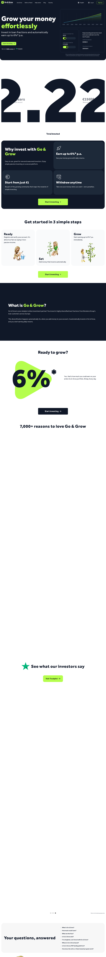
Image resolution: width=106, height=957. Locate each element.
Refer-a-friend (28, 2)
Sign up (100, 2)
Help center (38, 2)
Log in (92, 2)
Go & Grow (19, 2)
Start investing (8, 43)
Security (50, 2)
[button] (81, 927)
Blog (45, 2)
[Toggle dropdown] (78, 2)
